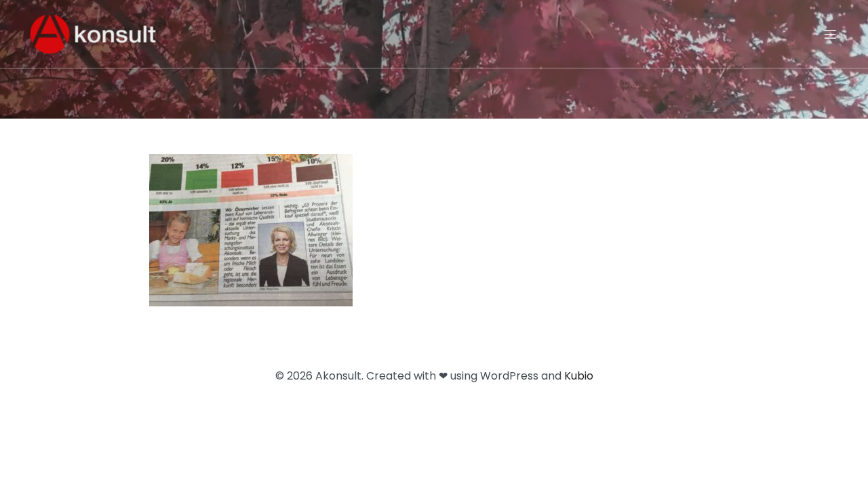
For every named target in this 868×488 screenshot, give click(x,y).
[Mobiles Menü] (830, 33)
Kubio (578, 376)
